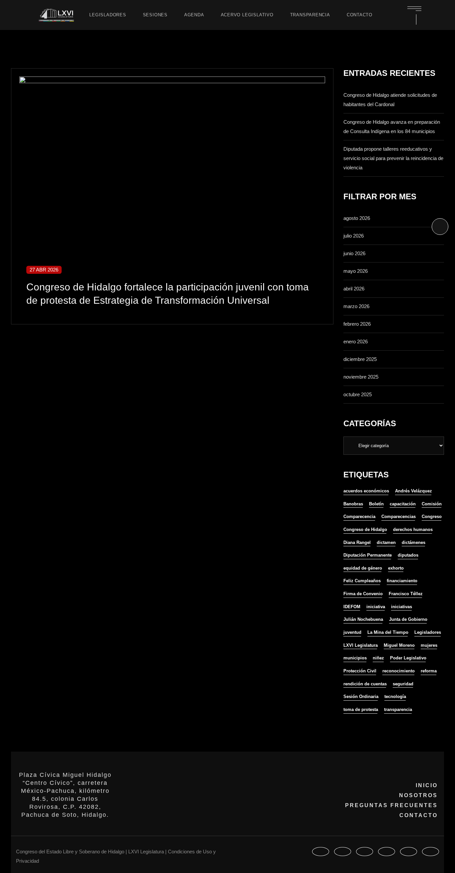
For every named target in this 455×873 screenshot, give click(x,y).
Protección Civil (359, 670)
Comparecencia (359, 516)
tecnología (395, 696)
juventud (352, 632)
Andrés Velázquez (413, 490)
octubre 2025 (357, 394)
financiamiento (402, 580)
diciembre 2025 (360, 359)
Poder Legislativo (408, 657)
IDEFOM (351, 606)
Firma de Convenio (363, 593)
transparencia (398, 709)
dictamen (386, 542)
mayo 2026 (355, 271)
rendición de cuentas (365, 683)
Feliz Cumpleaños (362, 580)
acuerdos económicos (366, 490)
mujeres (429, 645)
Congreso (432, 516)
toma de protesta (360, 709)
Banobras (353, 503)
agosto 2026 (356, 218)
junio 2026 (354, 253)
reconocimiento (398, 670)
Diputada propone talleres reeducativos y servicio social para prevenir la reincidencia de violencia (393, 158)
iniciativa (375, 606)
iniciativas (401, 606)
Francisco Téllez (406, 593)
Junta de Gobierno (408, 619)
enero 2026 (355, 341)
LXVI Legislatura (360, 645)
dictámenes (413, 542)
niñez (378, 657)
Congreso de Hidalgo (365, 529)
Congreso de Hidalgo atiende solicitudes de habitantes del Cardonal (390, 99)
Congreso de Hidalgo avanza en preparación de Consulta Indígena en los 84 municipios (391, 126)
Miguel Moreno (399, 645)
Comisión (432, 503)
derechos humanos (413, 529)
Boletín (376, 503)
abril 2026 (353, 288)
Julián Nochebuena (363, 619)
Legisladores (427, 632)
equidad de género (362, 568)
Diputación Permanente (367, 555)
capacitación (403, 503)
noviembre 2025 (360, 377)
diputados (408, 555)
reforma (429, 670)
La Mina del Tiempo (387, 632)
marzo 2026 (356, 306)
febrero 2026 (357, 324)
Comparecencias (398, 516)
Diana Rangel (357, 542)
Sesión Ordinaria (360, 696)
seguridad (403, 683)
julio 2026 (353, 236)
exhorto (396, 568)
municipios (355, 657)
